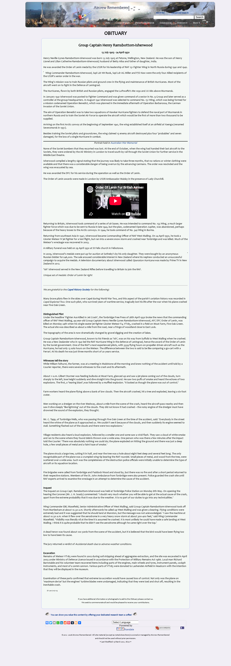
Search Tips (160, 13)
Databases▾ (165, 23)
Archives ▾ (182, 23)
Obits (107, 23)
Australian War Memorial (124, 143)
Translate (129, 630)
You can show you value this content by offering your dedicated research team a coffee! (92, 615)
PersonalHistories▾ (144, 23)
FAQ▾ (63, 23)
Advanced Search (180, 13)
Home (40, 23)
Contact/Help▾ (123, 23)
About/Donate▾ (79, 23)
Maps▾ (52, 23)
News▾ (95, 23)
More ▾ (196, 23)
